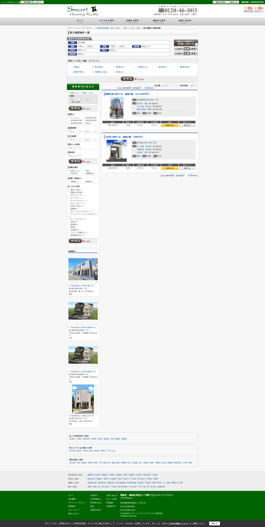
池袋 (77, 67)
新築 (84, 93)
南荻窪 (113, 479)
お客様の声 (110, 506)
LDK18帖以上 (95, 499)
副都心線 (111, 483)
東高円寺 (185, 67)
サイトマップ (73, 510)
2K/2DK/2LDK (76, 120)
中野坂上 (142, 67)
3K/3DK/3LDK (91, 120)
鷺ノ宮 (146, 487)
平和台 (149, 479)
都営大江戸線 (177, 483)
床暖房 (75, 209)
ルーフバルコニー (79, 201)
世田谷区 (86, 439)
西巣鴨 (123, 463)
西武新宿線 (131, 483)
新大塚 (99, 67)
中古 (91, 93)
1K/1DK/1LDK (91, 118)
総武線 (140, 483)
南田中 (106, 479)
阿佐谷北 (91, 479)
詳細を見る (170, 125)
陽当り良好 (76, 190)
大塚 (146, 103)
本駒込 (103, 451)
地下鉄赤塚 (122, 487)
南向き (75, 222)
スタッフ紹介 (111, 499)
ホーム (71, 495)
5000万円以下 (95, 510)
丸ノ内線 (140, 106)
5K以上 (88, 123)
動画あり (89, 181)
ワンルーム (75, 118)
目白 (140, 463)
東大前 (96, 451)
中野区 (93, 439)
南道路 (75, 224)
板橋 (151, 463)
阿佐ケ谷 (96, 487)
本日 (87, 171)
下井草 (133, 479)
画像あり (74, 181)
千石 (108, 451)
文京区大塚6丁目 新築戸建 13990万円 (124, 137)
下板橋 (157, 463)
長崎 (156, 479)
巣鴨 (149, 109)
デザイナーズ (77, 195)
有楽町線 (140, 149)
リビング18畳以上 (79, 233)
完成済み (75, 230)
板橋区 (117, 439)
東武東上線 (92, 483)
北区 (112, 439)
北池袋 (134, 463)
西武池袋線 (120, 483)
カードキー (76, 198)
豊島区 (145, 100)
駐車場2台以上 (78, 235)
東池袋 (148, 149)
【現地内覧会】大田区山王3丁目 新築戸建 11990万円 (91, 416)
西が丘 (126, 479)
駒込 (118, 463)
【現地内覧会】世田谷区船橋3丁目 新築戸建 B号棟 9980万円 (93, 327)
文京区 (145, 143)
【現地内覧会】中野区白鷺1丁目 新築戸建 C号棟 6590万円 (93, 286)
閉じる (214, 523)
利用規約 (71, 506)
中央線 (147, 483)
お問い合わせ (111, 495)
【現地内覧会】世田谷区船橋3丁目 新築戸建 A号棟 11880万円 (94, 372)
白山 (113, 451)
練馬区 (124, 439)
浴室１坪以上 (77, 206)
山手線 (139, 103)
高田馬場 (177, 463)
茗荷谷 (120, 67)
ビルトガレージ (78, 203)
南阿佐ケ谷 (101, 72)
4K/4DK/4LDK (76, 123)
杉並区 (100, 439)
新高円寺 (79, 72)
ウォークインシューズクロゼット (83, 215)
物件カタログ (73, 514)
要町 (190, 463)
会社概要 (71, 499)
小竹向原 (132, 487)
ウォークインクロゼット (82, 211)
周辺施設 (109, 503)
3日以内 (74, 173)
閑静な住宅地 (77, 192)
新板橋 (170, 463)
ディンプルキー (78, 219)
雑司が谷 (106, 463)
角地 (74, 227)
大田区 (79, 439)
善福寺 (99, 479)
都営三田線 (141, 109)
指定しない (75, 93)
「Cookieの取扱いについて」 (179, 524)
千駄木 (85, 451)
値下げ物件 (75, 102)
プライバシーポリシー (77, 503)
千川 (139, 487)
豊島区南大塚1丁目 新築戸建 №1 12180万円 (127, 94)
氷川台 (153, 487)
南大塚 (150, 100)
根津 (91, 451)
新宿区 (72, 439)
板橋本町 (161, 487)
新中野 (163, 67)
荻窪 (119, 72)
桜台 (120, 479)
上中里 (185, 463)
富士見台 (141, 479)
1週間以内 (90, 173)
